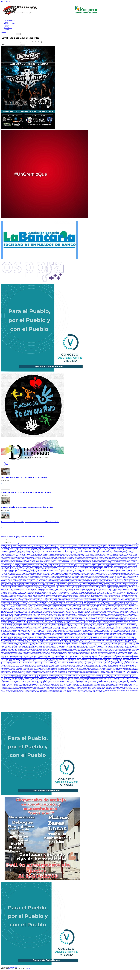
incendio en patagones (56, 621)
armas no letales (47, 555)
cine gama (116, 569)
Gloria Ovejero (79, 614)
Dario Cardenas (83, 582)
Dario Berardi (74, 582)
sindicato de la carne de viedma (40, 675)
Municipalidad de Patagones (92, 644)
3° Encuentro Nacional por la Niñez (98, 544)
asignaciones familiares (12, 557)
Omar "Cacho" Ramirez (113, 647)
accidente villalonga (27, 548)
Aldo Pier (48, 551)
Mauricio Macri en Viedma (71, 642)
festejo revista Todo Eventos (59, 605)
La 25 (73, 630)
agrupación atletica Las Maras (70, 550)
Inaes (91, 620)
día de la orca (69, 586)
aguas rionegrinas (96, 550)
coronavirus (105, 579)
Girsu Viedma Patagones (60, 614)
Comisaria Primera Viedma (17, 574)
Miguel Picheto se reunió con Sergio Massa (46, 643)
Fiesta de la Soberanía (96, 606)
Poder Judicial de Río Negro (115, 656)
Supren (33, 680)
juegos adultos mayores (47, 627)
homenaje (14, 618)
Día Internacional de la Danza (90, 588)
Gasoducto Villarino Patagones (130, 612)
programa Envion (104, 661)
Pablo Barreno (68, 649)
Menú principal (4, 32)
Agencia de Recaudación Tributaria (46, 550)
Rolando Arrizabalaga (63, 669)
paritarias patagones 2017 (98, 650)
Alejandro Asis (60, 551)
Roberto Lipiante (118, 666)
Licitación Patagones (68, 634)
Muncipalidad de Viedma (73, 644)
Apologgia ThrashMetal (99, 554)
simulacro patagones (130, 674)
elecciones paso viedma (15, 593)
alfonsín (103, 551)
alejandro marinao (77, 551)
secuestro (76, 672)
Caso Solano (83, 566)
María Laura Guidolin (30, 640)
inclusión (115, 621)
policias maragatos (127, 658)
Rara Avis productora (117, 662)
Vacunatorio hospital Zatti (62, 687)
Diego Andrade (131, 588)
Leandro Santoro (78, 633)
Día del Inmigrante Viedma (116, 586)
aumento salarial (72, 558)
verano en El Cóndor (30, 688)
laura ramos (32, 633)
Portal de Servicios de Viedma (47, 659)
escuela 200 (86, 598)
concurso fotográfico (89, 576)
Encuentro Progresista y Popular (129, 595)
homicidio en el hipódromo (48, 618)
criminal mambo (80, 580)
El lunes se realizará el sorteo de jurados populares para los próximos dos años (27, 507)
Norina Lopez (21, 647)
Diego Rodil (14, 589)
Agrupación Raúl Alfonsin (85, 550)
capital (124, 564)
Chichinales (68, 569)
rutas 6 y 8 (120, 669)
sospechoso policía (9, 678)
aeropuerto (26, 550)
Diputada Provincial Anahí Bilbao (44, 589)
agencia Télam (59, 550)
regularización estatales (44, 665)
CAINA (55, 563)
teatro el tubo (110, 680)
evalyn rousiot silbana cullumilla (9, 602)
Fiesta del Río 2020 (73, 608)
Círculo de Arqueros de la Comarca (50, 570)
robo (5, 668)
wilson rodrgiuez (120, 690)
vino (127, 688)
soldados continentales (105, 677)
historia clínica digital (6, 618)
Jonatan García (24, 624)
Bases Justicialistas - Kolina (66, 560)
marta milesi (20, 642)
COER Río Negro (36, 571)
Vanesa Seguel (123, 687)
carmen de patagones (37, 566)
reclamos (71, 663)
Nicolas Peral (94, 646)
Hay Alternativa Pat (51, 617)
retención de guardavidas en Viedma (93, 665)
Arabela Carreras (128, 554)
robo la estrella (86, 668)
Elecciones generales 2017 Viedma (114, 592)
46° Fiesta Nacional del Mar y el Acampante (27, 545)
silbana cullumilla (74, 674)
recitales (55, 663)
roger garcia (47, 669)
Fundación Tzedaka (85, 612)
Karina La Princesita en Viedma (48, 630)
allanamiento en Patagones (127, 551)
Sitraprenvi (76, 677)
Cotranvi (42, 580)
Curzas (9, 582)
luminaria (104, 636)
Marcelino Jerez (126, 637)
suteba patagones (45, 680)
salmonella (48, 671)
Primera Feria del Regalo (16, 661)
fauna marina (85, 604)
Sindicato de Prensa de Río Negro (66, 675)
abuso (12, 547)
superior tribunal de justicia (113, 678)
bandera (122, 558)
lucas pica (81, 636)
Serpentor (15, 674)
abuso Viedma (40, 547)
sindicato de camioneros (7, 675)
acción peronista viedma (38, 548)
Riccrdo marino (36, 666)
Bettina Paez (105, 560)
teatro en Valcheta (118, 680)
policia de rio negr (107, 658)
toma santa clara (11, 682)
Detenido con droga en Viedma (98, 585)
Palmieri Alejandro (30, 650)
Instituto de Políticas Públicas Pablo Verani (11, 623)
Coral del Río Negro (84, 579)
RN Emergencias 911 (86, 666)
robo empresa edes (24, 668)
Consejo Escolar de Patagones (32, 577)
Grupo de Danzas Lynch (50, 615)
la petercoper (77, 631)
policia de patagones (97, 658)
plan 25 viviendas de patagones (14, 656)
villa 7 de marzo (96, 688)
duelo (13, 590)
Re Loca (13, 663)
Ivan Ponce (93, 623)
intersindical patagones (49, 623)
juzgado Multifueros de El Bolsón (15, 630)
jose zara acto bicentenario (12, 625)
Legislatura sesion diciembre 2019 (109, 633)
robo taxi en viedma (107, 668)
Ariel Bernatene (31, 555)
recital (51, 663)
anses (42, 554)
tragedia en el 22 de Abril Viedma (39, 682)
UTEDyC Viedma (13, 687)
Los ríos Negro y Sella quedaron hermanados (49, 636)
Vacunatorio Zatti (96, 687)
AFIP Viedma (33, 550)
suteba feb (37, 680)
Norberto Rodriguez (12, 647)
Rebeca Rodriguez (20, 663)
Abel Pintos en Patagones (114, 545)
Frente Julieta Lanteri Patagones (63, 611)
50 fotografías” (42, 545)
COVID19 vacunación (55, 580)
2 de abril (55, 544)
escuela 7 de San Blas (107, 598)
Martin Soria (34, 642)
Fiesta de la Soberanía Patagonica (111, 606)
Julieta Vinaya (16, 628)
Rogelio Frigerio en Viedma (36, 669)
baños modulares (128, 558)
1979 (51, 544)
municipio (115, 644)
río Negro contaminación (61, 666)
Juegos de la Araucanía (111, 627)
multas (65, 644)
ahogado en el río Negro (7, 551)
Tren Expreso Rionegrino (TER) (117, 682)
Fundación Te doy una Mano (72, 612)
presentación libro (99, 659)
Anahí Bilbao (75, 552)
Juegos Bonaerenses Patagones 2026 (95, 627)
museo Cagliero (14, 646)
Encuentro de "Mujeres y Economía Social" (44, 595)
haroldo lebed (42, 617)
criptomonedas (88, 580)
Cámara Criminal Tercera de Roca (100, 563)
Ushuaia (3, 687)
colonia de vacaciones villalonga (95, 571)
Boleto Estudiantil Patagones (111, 561)
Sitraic (56, 677)
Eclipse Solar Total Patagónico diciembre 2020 (32, 590)
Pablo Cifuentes (76, 649)
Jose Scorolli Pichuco (131, 624)
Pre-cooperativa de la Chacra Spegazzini (66, 659)
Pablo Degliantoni (85, 649)
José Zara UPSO (61, 625)
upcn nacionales (115, 685)
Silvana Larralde (114, 674)
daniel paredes (40, 582)
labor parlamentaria (99, 631)
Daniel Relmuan (49, 582)
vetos (58, 688)
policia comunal (17, 658)
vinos (129, 688)
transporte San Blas (95, 682)
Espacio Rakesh (72, 601)
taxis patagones (102, 680)
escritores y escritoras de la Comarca (67, 598)
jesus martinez (16, 624)
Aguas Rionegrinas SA (107, 550)
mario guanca (110, 640)
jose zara (3, 625)
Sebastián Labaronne (42, 672)
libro (55, 634)
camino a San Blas (16, 564)
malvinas (45, 637)
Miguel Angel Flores (29, 643)
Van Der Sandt (115, 687)
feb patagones (92, 604)
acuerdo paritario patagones (116, 548)
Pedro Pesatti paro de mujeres (108, 653)
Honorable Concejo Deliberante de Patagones (66, 618)
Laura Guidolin (25, 633)
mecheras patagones (96, 642)
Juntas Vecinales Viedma (129, 628)
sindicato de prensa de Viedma (83, 675)
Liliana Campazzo (109, 634)
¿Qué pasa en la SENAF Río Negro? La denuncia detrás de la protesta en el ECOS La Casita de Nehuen (58, 691)
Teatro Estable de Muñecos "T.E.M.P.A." (16, 681)
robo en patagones (59, 668)
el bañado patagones (71, 590)
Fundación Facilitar (53, 612)
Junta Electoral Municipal (80, 628)
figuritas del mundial (104, 608)
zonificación (28, 691)
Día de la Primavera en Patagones (81, 586)
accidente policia (115, 547)
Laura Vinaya (39, 633)
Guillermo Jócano (102, 615)
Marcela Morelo (118, 637)
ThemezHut (28, 968)
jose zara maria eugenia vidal (38, 625)
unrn (84, 685)
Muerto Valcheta (21, 644)
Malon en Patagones (29, 637)
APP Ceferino (109, 554)
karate (38, 630)
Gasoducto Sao (117, 612)
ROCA (120, 668)
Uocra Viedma (104, 685)
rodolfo (137, 668)
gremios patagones (20, 615)
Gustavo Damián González (12, 617)
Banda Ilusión (116, 558)
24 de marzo (61, 544)
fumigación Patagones (122, 611)
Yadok (135, 690)
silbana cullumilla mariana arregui (88, 674)
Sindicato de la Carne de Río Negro (22, 675)
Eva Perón (135, 601)
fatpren (72, 604)
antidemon (47, 554)
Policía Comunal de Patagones (59, 658)
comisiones (80, 574)
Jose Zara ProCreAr (51, 625)
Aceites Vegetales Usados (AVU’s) (54, 548)
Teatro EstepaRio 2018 (33, 681)
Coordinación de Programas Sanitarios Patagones (66, 579)
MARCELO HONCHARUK (14, 639)
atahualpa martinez (103, 557)
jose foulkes (73, 624)
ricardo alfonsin (107, 665)
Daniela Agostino (66, 582)
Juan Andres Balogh (78, 625)
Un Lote (112, 684)
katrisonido (60, 630)
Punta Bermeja (64, 662)
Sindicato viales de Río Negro (33, 677)
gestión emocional (27, 614)
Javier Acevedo (117, 623)
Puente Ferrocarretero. (54, 662)
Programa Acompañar (77, 661)
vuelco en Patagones (72, 690)
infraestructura (122, 621)
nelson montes (69, 646)
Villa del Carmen (104, 688)
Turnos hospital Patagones (70, 684)
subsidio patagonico (88, 678)
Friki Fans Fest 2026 (98, 611)
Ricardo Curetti (115, 665)
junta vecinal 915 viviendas (94, 628)
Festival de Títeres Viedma (121, 605)
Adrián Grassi (4, 550)
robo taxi (99, 668)
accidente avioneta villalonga (52, 547)
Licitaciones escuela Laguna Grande (83, 634)
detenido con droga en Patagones (81, 585)
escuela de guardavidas (54, 599)
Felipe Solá (111, 604)
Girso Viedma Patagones (38, 614)
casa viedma (67, 566)
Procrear (59, 661)
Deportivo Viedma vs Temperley (95, 583)
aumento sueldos (80, 558)
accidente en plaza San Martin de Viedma (70, 547)
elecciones (58, 592)
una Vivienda (129, 684)
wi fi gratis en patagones (110, 690)
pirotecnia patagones (110, 655)
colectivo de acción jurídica (48, 571)
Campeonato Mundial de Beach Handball (50, 564)
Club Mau (29, 571)
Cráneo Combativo (66, 580)
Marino (61, 640)
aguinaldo (116, 550)
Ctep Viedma (117, 580)
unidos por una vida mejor (56, 685)
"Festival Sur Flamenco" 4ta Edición (10, 544)
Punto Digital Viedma (73, 662)
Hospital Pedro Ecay (127, 618)
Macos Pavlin (124, 636)
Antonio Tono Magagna (56, 554)
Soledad (113, 677)
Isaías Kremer (84, 623)
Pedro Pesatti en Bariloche (83, 653)
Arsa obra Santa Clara (104, 555)
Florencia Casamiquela (43, 609)
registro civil (24, 665)
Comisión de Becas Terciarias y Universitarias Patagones (38, 574)
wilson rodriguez (129, 690)
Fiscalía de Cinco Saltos (13, 609)
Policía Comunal (25, 658)
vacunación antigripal (27, 687)
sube (73, 678)
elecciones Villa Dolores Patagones (57, 593)
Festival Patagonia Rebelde (31, 606)
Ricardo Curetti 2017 (124, 665)
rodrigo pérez (19, 669)
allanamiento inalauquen (44, 552)
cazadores (10, 567)
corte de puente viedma (126, 579)
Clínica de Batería (120, 570)
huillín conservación (39, 620)
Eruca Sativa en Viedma (28, 598)
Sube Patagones (79, 678)
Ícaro (56, 620)
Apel (68, 554)
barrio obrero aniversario (37, 560)
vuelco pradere (91, 690)
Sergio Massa (126, 672)
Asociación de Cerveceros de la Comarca (51, 557)
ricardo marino (7, 666)
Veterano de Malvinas (51, 688)
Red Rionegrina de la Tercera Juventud (92, 663)
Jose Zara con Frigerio (25, 625)
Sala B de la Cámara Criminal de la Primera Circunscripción (16, 671)
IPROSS (66, 623)
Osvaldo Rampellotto (58, 649)
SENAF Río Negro (105, 672)
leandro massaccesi (69, 633)
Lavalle (45, 633)
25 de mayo (81, 544)
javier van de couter (131, 623)
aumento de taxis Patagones (60, 558)
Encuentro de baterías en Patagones (64, 595)
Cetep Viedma (131, 567)
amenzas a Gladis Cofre (61, 552)
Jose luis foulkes (94, 624)
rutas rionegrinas (128, 669)
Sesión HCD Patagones (45, 674)
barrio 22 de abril (26, 560)
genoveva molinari (11, 614)
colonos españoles (108, 571)
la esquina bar (6, 631)
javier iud (123, 623)
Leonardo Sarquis (131, 633)
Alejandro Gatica (68, 551)
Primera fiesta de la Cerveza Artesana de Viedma (35, 661)
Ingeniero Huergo (130, 621)
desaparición (107, 583)
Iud (89, 623)
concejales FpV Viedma (21, 576)
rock (133, 668)
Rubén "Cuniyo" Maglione (76, 669)
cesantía (125, 567)
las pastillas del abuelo (15, 633)
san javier (75, 671)
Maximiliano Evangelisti (85, 642)
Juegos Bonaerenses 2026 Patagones (76, 627)
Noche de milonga (126, 646)
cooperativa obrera (30, 579)
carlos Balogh (19, 566)
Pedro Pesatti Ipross (95, 653)
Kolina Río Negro (67, 630)
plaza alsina (44, 656)
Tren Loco (128, 682)
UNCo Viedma (14, 685)
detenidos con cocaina (41, 586)
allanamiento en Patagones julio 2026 (10, 552)
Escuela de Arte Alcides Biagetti (121, 598)
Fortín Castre (108, 609)
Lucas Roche (87, 636)
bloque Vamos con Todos (79, 561)
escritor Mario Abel (53, 598)
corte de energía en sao (114, 579)
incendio (110, 620)
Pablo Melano (99, 649)
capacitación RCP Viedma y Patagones (113, 564)
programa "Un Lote (67, 661)
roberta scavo (95, 666)
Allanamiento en (116, 551)
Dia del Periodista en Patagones (60, 588)
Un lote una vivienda (120, 684)
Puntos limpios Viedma (85, 662)
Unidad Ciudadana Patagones (25, 685)
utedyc (7, 687)
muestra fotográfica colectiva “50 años (46, 644)
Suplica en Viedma (26, 680)
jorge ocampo (42, 624)
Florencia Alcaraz (32, 609)
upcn (109, 685)
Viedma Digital (75, 688)
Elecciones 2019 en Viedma (77, 592)
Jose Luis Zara (115, 624)
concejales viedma (32, 576)
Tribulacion (16, 684)
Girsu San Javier (49, 614)
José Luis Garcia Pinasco (105, 624)
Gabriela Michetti (103, 612)
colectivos (58, 571)
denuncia (6, 583)
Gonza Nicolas (116, 614)
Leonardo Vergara (5, 634)
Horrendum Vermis (117, 618)
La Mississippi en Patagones (52, 631)
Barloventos (9, 560)
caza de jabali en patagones (120, 566)
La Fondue (13, 631)
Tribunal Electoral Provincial (37, 684)
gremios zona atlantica (31, 615)
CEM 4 (27, 567)
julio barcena (61, 628)
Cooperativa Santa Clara (42, 579)
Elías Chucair (70, 593)
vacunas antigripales (50, 687)
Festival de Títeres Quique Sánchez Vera (104, 605)
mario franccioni (102, 640)
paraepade (52, 650)
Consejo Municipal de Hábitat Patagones (76, 577)
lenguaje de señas (122, 633)
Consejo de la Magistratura (17, 577)
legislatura (85, 633)
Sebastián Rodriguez (53, 672)
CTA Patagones (109, 580)
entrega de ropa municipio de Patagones (127, 596)
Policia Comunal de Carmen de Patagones (41, 658)
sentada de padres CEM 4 (116, 672)
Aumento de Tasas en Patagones (45, 558)
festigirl (87, 605)
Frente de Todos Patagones (15, 611)
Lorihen (16, 636)
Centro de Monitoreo (98, 567)
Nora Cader (4, 647)
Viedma (69, 688)
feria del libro (120, 604)
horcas (105, 618)
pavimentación (31, 653)
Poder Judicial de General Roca (100, 656)
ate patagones (111, 557)
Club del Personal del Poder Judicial (10, 571)
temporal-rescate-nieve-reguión (107, 681)
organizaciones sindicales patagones (20, 649)
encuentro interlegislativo (114, 595)
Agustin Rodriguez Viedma (126, 550)
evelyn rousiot (21, 602)
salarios (44, 671)
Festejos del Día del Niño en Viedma (75, 605)
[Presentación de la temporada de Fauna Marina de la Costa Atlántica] (5, 474)
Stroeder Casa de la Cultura (47, 678)
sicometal (67, 674)
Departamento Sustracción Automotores (19, 583)
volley (61, 690)
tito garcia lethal (122, 681)
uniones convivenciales (77, 685)
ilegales (88, 620)
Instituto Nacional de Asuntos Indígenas (33, 623)
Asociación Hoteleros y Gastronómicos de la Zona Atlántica (77, 557)
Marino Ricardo (68, 640)
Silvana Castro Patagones (103, 674)
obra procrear (57, 647)
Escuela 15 (80, 598)
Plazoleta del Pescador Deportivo (76, 656)
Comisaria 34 (84, 573)
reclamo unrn (65, 663)
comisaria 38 (91, 573)
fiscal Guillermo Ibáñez (128, 608)
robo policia (93, 668)
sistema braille (51, 677)
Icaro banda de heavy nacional (66, 620)
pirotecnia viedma (119, 655)
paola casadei (46, 650)
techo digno (43, 681)
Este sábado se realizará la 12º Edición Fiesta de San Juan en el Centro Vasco (103, 601)
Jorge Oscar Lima (58, 624)
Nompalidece (134, 646)
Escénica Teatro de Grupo (41, 598)
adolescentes (126, 548)
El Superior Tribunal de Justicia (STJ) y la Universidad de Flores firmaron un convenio (28, 592)
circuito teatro (37, 570)
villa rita (118, 688)
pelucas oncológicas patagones (8, 655)
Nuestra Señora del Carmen (32, 647)
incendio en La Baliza (31, 621)
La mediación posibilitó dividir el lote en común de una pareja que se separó (26, 492)
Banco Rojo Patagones (106, 558)
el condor (78, 590)
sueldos (96, 678)
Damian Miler (15, 582)
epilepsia (19, 598)
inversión (57, 623)
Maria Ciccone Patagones (101, 639)
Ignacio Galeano (81, 620)
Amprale (70, 552)
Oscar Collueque (34, 649)
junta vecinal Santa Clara (107, 628)
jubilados (38, 627)
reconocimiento (78, 663)
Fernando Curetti (41, 605)
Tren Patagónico (9, 684)
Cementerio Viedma (34, 567)
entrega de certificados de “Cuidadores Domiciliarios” (88, 596)
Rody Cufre (26, 669)
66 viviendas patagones (83, 545)
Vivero (37, 690)
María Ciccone (91, 639)
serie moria (10, 674)
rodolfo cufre (12, 669)
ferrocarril (48, 605)
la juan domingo (25, 631)
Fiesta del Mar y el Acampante (31, 608)
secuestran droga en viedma (66, 672)
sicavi (57, 674)
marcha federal (41, 639)
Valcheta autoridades (106, 687)
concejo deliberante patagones (61, 576)
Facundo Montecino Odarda (20, 604)
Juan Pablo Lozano (25, 627)
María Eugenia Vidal (9, 640)
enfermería (40, 596)
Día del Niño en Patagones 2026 (14, 588)
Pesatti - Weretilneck (79, 655)
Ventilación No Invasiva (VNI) (17, 688)
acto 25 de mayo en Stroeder (72, 548)
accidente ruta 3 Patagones (15, 548)
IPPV (61, 623)
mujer (57, 644)
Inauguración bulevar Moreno (100, 620)
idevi (75, 620)
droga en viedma (122, 589)
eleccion (53, 592)
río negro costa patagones (74, 666)
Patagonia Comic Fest (109, 652)
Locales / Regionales (9, 20)
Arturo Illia (119, 555)
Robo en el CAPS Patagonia (37, 668)
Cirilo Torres (72, 570)
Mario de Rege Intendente (91, 640)
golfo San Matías (98, 614)
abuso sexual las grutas (20, 547)
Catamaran (100, 566)
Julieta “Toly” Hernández (26, 628)
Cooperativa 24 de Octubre (121, 577)
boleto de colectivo (99, 561)
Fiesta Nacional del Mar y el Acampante (88, 608)
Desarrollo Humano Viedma (118, 583)
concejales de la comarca (132, 574)
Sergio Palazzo (134, 672)
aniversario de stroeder (17, 554)
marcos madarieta (65, 639)
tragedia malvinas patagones (55, 682)
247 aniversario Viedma (71, 544)
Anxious (64, 554)
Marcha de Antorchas (32, 639)
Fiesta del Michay (63, 608)
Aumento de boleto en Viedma (28, 558)
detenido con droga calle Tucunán (64, 585)
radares (109, 662)
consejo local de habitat (60, 577)
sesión (20, 674)
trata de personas (104, 682)
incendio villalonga (97, 621)
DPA (113, 589)
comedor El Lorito (44, 573)
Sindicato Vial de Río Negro (17, 677)
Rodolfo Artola (4, 669)
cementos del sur (43, 567)
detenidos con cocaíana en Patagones (25, 586)
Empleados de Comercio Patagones (101, 593)
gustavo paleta (22, 617)
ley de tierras (44, 634)
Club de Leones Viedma (131, 570)
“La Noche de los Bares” (91, 691)
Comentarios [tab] (7, 464)
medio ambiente (106, 642)
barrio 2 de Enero (17, 560)
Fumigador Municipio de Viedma (9, 612)
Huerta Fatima (30, 620)
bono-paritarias (8, 563)
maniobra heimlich (77, 637)
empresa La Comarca (124, 593)
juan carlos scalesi (122, 625)
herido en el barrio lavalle (128, 617)
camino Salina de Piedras (27, 564)
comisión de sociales (59, 574)
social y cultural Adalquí (86, 677)
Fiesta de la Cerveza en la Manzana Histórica (70, 606)
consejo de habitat (127, 576)
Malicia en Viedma (15, 637)
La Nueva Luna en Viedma (66, 631)
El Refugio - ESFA (117, 590)
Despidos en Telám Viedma (43, 585)
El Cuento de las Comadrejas (94, 590)
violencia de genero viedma (21, 690)
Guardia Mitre (60, 615)
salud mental (58, 671)
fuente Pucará (113, 611)
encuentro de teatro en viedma (99, 595)
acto (64, 548)
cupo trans (123, 580)
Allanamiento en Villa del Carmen (28, 552)
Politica (6, 22)
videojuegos (63, 688)
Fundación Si (61, 612)
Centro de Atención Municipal (84, 567)
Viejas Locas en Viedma (85, 688)
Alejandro (53, 551)
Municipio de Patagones (124, 644)
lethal (11, 634)
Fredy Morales (4, 611)
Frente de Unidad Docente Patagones (32, 611)
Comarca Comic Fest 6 (128, 571)
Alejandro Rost (96, 551)
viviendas (56, 690)
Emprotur (133, 593)
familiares (34, 604)
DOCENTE (84, 589)
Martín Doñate (27, 642)
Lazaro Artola (50, 633)
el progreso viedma (107, 590)
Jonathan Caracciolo (33, 624)
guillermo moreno (111, 615)
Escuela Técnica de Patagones (44, 601)
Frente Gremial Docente (48, 611)
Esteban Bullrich (127, 601)
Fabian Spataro (129, 602)
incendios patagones (108, 621)
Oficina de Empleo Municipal (95, 647)
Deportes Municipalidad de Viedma (68, 583)
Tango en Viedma (54, 680)
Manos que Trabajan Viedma (89, 637)
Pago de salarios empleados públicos (126, 649)
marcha (24, 639)
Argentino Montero (10, 555)
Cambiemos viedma (6, 564)
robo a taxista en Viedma (13, 668)
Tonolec (17, 682)
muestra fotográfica (31, 644)
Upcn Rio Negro (124, 685)
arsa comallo (77, 555)
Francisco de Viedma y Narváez (128, 609)
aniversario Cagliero (6, 554)
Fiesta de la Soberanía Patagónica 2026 (14, 608)
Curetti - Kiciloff (130, 580)
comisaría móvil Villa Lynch (128, 573)
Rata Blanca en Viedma (129, 662)
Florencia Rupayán (54, 609)
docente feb (101, 589)
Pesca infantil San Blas (91, 655)
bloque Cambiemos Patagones (11, 561)
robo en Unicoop (69, 668)
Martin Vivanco (42, 642)
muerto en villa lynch (11, 644)
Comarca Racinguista (27, 573)
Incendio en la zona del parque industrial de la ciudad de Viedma (22, 537)
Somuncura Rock (128, 677)
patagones (80, 652)
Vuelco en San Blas (82, 690)
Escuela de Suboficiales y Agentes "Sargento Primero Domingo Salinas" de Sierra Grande (83, 599)
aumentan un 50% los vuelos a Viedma (10, 558)
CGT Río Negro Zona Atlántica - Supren (22, 569)
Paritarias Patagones (86, 650)
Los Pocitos (35, 636)
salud (53, 671)
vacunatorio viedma (86, 687)
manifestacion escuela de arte (64, 637)
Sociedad (6, 25)
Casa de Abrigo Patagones (49, 566)
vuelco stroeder (99, 690)
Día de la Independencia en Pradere (56, 586)
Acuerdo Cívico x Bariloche (101, 548)
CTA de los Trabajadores (98, 580)
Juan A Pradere (69, 625)
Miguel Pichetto (62, 643)
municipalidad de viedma (106, 644)
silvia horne (122, 674)
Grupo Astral (40, 615)
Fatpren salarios (78, 604)
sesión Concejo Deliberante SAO (30, 674)
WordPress (10, 968)
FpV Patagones (115, 609)
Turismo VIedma (59, 684)
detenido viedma (12, 586)
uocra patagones (96, 685)
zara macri (9, 691)
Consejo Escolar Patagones (47, 577)
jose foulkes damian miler (83, 624)
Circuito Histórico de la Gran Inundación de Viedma (20, 570)
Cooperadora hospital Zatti (106, 577)
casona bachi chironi (92, 566)
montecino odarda (88, 643)
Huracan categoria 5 (50, 620)
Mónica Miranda (73, 643)
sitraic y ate (70, 677)
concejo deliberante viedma (77, 576)
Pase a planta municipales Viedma (37, 652)
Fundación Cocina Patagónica (25, 612)
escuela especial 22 (111, 599)
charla (62, 569)
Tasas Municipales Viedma (86, 680)
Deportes (6, 26)
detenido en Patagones (124, 585)
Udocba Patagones (105, 684)
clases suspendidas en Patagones (93, 570)
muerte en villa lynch (127, 643)
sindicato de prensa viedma (98, 675)
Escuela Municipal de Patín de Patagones (11, 601)
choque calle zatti (81, 569)
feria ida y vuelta (128, 604)
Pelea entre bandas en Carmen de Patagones (127, 653)
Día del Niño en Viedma (29, 588)
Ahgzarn (135, 550)
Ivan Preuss (100, 623)
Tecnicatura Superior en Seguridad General (57, 681)
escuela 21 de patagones (95, 598)
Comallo (115, 571)
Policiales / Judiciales (9, 23)
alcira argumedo (36, 551)
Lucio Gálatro (94, 636)
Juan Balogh (99, 625)
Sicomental (62, 674)
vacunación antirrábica (39, 687)
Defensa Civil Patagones (102, 582)
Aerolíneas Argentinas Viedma (16, 550)
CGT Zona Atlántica (41, 569)
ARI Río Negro (23, 555)
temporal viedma (94, 681)
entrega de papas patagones (109, 596)
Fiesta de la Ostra (86, 606)
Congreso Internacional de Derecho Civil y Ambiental (108, 576)
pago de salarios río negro (18, 650)
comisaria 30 (77, 573)
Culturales (6, 29)
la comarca (105, 630)
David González (91, 582)
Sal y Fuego (135, 669)
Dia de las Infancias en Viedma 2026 (99, 586)
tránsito (87, 682)
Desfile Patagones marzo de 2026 (27, 585)
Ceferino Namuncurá (19, 567)
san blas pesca (69, 671)
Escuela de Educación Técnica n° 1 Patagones (18, 599)
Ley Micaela (51, 634)
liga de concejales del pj (99, 634)
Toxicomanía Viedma (25, 682)
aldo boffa (42, 551)
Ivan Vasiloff (106, 623)
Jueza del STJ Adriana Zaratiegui (125, 627)
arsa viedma (113, 555)
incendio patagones (87, 621)
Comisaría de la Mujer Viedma (103, 573)
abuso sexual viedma (31, 547)
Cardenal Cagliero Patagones (8, 566)
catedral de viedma (108, 566)
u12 (78, 684)
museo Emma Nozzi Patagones (26, 646)
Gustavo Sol (29, 617)
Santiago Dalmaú (104, 671)
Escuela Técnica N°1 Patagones (60, 601)
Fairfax (29, 604)
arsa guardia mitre (93, 555)
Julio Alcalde (36, 628)
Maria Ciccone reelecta (114, 639)
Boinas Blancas (90, 561)
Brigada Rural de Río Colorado (21, 563)
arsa (64, 555)
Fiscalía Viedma (23, 609)
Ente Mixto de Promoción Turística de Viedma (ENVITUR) (58, 596)
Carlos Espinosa (27, 566)
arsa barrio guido (69, 555)
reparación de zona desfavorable (58, 665)
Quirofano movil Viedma (98, 662)
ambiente (52, 552)
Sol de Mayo (95, 677)
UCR (81, 684)
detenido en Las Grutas (112, 585)
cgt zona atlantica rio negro (54, 569)
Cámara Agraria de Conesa (84, 563)
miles (67, 643)
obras (77, 647)
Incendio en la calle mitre (43, 621)
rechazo (27, 663)
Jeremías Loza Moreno (6, 624)
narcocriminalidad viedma (45, 646)
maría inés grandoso (20, 640)
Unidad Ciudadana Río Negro (41, 685)
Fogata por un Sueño (76, 609)
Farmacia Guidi (52, 604)
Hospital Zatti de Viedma (9, 620)
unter (87, 685)
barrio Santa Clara (48, 560)
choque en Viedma (91, 569)
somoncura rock (120, 677)
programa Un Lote (130, 661)
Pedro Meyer (55, 653)
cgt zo (34, 569)
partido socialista (5, 652)
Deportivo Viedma (82, 583)
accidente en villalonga (87, 547)
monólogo (80, 643)
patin (116, 652)
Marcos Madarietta (74, 639)
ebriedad (17, 590)
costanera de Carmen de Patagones (31, 580)
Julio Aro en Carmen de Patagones (49, 628)
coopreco (50, 579)
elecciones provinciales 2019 (41, 593)
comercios (52, 573)
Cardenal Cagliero (131, 564)
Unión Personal (67, 685)
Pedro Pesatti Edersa (71, 653)
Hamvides (35, 617)
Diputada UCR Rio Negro (59, 589)
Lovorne (69, 636)
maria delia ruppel (125, 639)
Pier (98, 655)
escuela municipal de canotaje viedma (126, 599)
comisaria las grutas (116, 573)
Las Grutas (115, 631)
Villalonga (122, 688)
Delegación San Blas (129, 582)
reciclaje (48, 663)
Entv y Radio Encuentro (10, 598)
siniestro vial (44, 677)
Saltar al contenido (5, 1)
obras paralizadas (83, 647)
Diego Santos (20, 589)
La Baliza (78, 630)
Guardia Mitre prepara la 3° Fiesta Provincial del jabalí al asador (81, 615)
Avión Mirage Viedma (94, 558)
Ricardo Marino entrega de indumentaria (21, 666)
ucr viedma (93, 684)
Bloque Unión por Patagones (65, 561)
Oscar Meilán (42, 649)
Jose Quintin (123, 624)
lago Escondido (108, 631)
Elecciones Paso (128, 592)
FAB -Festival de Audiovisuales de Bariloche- (113, 602)
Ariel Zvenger (38, 555)
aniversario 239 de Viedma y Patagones (126, 552)
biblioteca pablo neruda (115, 560)
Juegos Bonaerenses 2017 (60, 627)
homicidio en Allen (36, 618)
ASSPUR (95, 557)
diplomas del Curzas (30, 589)
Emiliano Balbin (78, 593)
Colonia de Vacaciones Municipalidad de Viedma (73, 571)
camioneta (36, 564)
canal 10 (63, 564)
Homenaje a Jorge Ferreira (24, 618)
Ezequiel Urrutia (97, 602)
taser (94, 680)
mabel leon (118, 636)
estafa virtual (80, 601)
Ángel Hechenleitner (94, 552)
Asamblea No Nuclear (128, 555)
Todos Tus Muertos (131, 681)
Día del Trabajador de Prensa (75, 588)
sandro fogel (86, 671)
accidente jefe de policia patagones (102, 547)
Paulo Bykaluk (23, 653)
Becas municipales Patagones (85, 560)
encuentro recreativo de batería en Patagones (12, 596)
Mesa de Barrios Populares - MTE (119, 642)
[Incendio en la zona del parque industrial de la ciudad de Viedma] (5, 533)
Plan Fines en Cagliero (35, 656)
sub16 (55, 678)
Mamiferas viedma (52, 637)
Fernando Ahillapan (22, 605)
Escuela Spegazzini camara (29, 601)
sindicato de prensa (53, 675)
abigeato (123, 545)
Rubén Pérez (105, 669)
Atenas (137, 557)
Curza (5, 582)
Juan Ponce (33, 627)
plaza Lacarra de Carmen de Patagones (57, 656)
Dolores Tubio (107, 589)
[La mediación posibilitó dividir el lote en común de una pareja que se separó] (5, 489)
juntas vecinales (118, 628)
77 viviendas (93, 545)
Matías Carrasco (60, 642)
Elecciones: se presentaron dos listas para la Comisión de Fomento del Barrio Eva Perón (30, 522)
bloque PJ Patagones (45, 561)
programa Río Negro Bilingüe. (117, 661)
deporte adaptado (34, 583)
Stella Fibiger (34, 678)
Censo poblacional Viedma (69, 567)
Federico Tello (100, 604)
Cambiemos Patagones (133, 563)
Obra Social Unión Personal (68, 647)
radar (106, 662)
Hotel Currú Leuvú (21, 620)
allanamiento (108, 551)
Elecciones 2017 (65, 592)
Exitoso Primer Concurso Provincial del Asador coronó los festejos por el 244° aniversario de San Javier (60, 602)
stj (39, 678)
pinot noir (101, 655)
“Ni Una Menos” (102, 691)
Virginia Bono (31, 690)
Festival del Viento (133, 605)
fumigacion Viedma (134, 611)
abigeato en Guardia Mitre (132, 545)
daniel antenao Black (24, 582)
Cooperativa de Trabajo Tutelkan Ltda (16, 579)
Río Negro (51, 666)
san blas (63, 671)
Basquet (76, 560)
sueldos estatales (102, 678)
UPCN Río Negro (133, 685)
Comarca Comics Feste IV (15, 573)
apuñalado (115, 554)
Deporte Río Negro (44, 583)
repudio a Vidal (80, 665)
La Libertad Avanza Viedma (37, 631)
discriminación (77, 589)
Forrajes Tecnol (100, 609)
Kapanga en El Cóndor (31, 630)
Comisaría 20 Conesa (68, 573)
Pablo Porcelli (107, 649)
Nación (36, 646)
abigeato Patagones (5, 547)
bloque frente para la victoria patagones (29, 561)
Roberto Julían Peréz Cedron (106, 666)
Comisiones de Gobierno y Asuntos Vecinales (95, 574)
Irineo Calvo (71, 623)
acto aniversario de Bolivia (87, 548)
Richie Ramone (45, 666)
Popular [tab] (6, 463)
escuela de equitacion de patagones (39, 599)
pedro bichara (47, 653)
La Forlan (18, 631)
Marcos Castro (56, 639)
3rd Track (86, 544)
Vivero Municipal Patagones (46, 690)
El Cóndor (84, 590)
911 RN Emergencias (102, 545)
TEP (116, 681)
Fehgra (106, 604)
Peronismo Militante (69, 655)
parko (106, 650)
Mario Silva (13, 642)
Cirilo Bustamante (64, 570)
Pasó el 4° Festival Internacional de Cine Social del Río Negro (62, 652)
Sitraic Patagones (63, 677)
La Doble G (111, 630)
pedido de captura (39, 653)
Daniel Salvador (57, 582)
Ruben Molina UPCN (96, 669)
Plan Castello (25, 656)
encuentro (29, 595)
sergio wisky (4, 674)
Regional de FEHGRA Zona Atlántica (10, 665)
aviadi (86, 558)
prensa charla (91, 659)
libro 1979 (59, 634)
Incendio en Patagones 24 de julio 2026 (72, 621)
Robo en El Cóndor (50, 668)
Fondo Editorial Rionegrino (89, 609)
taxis (97, 680)
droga (115, 589)
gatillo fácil (3, 614)
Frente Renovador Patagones (78, 611)
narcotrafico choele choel (58, 646)
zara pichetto (15, 691)
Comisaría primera (5, 574)
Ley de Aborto (17, 634)
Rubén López (86, 669)
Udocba (98, 684)
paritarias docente (59, 650)
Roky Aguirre (53, 669)
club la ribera (22, 571)
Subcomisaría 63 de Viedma (65, 678)
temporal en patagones (74, 681)
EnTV (2, 598)
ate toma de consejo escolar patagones (125, 557)
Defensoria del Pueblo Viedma (116, 582)
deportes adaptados (54, 583)
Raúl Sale (8, 663)
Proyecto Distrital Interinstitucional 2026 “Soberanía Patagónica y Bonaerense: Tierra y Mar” (24, 662)
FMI (69, 609)
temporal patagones (85, 681)
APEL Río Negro (88, 554)
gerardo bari (19, 614)
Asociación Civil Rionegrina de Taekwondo (29, 557)
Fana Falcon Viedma (42, 604)
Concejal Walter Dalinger (113, 574)
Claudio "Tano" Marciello (108, 570)
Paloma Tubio (38, 650)
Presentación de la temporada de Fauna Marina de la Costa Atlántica (24, 477)
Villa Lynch (112, 688)
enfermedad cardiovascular (30, 596)
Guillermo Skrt (120, 615)
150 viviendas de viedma (43, 544)
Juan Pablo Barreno (15, 627)
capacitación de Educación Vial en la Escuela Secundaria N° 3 (86, 564)
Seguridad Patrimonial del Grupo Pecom (89, 672)
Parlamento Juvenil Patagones (116, 650)
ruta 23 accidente (113, 669)
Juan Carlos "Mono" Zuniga (110, 625)
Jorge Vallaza (66, 624)
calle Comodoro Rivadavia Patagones (67, 563)
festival (91, 605)
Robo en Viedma (78, 668)
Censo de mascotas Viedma (55, 567)
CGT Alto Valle (7, 569)
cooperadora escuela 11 (93, 577)
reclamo (60, 663)
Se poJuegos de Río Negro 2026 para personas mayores (123, 671)
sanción (80, 671)
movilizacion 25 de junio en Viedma (102, 643)
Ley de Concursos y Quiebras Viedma (31, 634)
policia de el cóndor (87, 658)
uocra (90, 685)
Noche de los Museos (115, 646)
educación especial (49, 590)
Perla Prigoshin (59, 655)
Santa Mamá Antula (94, 671)
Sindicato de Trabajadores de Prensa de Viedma (118, 675)
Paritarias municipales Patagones (72, 650)
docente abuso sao (92, 589)
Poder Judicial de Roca (129, 656)
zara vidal (21, 691)
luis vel (100, 636)
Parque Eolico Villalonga (130, 650)
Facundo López (8, 604)
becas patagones (98, 560)
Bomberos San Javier (124, 561)
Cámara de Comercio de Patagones (118, 563)
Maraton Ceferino (102, 637)
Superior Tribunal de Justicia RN (12, 680)
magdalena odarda (5, 637)
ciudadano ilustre (80, 570)
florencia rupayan (63, 609)
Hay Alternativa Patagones (63, 617)
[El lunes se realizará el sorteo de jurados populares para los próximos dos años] (5, 504)
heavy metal (97, 617)
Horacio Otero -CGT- (97, 618)
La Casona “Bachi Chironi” (95, 630)
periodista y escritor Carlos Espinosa (46, 655)
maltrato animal (38, 637)
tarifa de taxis (62, 680)
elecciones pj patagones (27, 593)
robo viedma (115, 668)
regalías (122, 663)
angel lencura (103, 552)
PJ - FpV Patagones (130, 655)
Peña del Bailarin (21, 655)
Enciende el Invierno (22, 595)
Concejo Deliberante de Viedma (45, 576)
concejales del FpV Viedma (8, 576)
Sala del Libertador (36, 671)
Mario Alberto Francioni (78, 640)
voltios (64, 690)
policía (11, 658)
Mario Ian (7, 642)
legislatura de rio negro (94, 633)
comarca (120, 571)
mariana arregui (41, 640)
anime (108, 552)
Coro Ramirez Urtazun (95, 579)
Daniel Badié (33, 582)
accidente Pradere (124, 547)
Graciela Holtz (123, 614)
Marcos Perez (83, 639)
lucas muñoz (75, 636)
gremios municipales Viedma (8, 615)
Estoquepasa (13, 967)
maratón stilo (110, 637)
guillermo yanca (128, 615)
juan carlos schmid (132, 625)
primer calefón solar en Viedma (112, 659)
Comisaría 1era (59, 573)
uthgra (20, 687)
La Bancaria (84, 630)
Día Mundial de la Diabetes (106, 588)
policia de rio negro (117, 658)
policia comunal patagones (74, 658)
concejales (123, 574)
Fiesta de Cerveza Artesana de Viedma (48, 606)
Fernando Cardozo (32, 605)
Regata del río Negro (129, 663)
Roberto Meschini (128, 666)
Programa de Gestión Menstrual (92, 661)
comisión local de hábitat (71, 574)
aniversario (113, 552)
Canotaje (68, 564)
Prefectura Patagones (82, 659)
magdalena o (132, 636)
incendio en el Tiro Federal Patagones (15, 621)
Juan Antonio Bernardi (90, 625)
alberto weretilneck (26, 551)
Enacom (14, 595)
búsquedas (50, 563)
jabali (111, 623)
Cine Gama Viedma (125, 569)
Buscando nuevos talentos (35, 563)
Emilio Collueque (87, 593)
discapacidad (70, 589)
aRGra (16, 555)
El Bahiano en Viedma (59, 590)
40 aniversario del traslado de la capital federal (119, 544)
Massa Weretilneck (51, 642)
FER (115, 604)
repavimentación (71, 665)
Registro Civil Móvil (32, 665)
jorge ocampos (50, 624)
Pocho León (88, 656)
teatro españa (126, 680)
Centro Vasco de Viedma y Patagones (113, 567)
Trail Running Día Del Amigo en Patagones (74, 682)
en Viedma (9, 595)
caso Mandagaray (75, 566)
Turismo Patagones (49, 684)
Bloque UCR (54, 561)
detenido (53, 585)
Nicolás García (86, 646)
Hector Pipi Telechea (105, 617)
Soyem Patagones (18, 678)
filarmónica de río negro (116, 608)
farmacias (58, 604)
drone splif (9, 590)
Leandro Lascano (59, 633)
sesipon (54, 674)
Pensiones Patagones (31, 655)
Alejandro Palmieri (87, 551)
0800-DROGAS (24, 544)
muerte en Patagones (117, 643)
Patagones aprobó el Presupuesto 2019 (93, 652)
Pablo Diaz (93, 649)
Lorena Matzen (10, 636)
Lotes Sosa (64, 636)
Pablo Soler (114, 649)
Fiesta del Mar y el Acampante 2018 (49, 608)
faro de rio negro (65, 604)
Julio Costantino (69, 628)
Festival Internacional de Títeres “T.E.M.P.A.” (12, 606)
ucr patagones (86, 684)
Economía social (8, 28)
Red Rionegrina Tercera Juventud (111, 663)
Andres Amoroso (84, 552)
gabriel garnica (94, 612)
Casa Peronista (60, 566)
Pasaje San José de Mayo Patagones (18, 652)
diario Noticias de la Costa (120, 588)
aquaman (121, 554)
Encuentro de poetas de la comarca (83, 595)
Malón (22, 637)
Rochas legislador (127, 668)
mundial (82, 644)
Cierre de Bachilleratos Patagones (105, 569)
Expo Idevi (90, 602)
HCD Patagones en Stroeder (86, 617)
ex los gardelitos (29, 602)
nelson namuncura (77, 646)
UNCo (8, 685)
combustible (36, 573)
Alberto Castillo (17, 551)
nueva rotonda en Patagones (46, 647)
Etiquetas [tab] (6, 465)
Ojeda (105, 647)
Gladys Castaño (71, 614)
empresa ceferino (114, 593)
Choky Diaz (74, 569)
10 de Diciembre (33, 544)
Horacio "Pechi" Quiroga (85, 618)
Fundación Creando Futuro (40, 612)
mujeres (61, 644)
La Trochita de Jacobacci (87, 631)
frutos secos (107, 611)
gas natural (110, 612)
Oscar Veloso (49, 649)
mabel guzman (111, 636)
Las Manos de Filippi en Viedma (126, 631)
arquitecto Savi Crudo (56, 555)
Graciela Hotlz (131, 614)
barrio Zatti (56, 560)
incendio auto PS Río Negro (120, 620)
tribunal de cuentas (24, 684)
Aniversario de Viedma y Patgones (32, 554)
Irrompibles (78, 623)
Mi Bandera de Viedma (18, 643)
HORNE (109, 618)
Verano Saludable (40, 688)
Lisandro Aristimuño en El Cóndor (123, 634)
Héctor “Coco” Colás (116, 617)
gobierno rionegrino (89, 614)
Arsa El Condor (85, 555)
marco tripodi (49, 639)
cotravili (47, 580)
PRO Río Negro (52, 661)
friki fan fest (89, 611)
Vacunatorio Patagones (75, 687)
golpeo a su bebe (107, 614)
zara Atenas (4, 691)
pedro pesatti (62, 653)
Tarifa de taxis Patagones (72, 680)
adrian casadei (133, 548)
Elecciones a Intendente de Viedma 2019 (95, 592)
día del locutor (127, 586)
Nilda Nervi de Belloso (104, 646)
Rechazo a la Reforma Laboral (37, 663)
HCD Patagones (74, 617)
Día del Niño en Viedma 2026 (43, 588)
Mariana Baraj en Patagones (52, 640)
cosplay (20, 580)
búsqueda (45, 563)
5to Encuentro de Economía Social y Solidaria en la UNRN (62, 545)
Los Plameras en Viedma (25, 636)
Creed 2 (73, 580)
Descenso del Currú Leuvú (12, 585)
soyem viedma (27, 678)
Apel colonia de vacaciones (77, 554)
